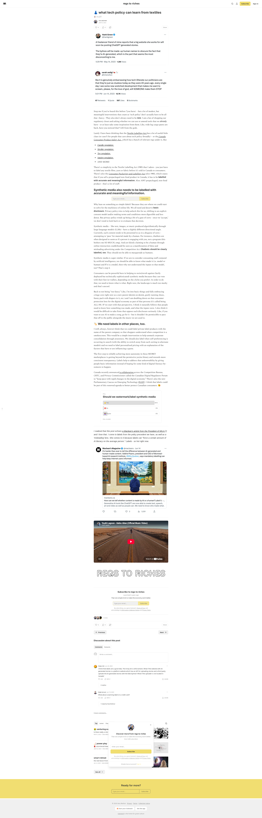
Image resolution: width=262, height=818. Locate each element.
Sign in (255, 4)
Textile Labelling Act (137, 133)
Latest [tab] (101, 723)
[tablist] (102, 647)
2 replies (103, 685)
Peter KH (101, 666)
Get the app (141, 809)
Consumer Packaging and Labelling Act (127, 173)
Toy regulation (104, 153)
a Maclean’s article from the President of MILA (143, 431)
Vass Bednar (103, 20)
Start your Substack (126, 809)
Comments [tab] (98, 647)
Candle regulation (105, 145)
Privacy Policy (146, 758)
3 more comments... (100, 713)
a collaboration (126, 372)
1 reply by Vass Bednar (108, 704)
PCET (141, 382)
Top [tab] (96, 723)
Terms (135, 803)
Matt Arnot (102, 692)
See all (97, 772)
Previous (101, 632)
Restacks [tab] (107, 647)
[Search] (232, 4)
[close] (150, 724)
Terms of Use (141, 756)
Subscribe (245, 4)
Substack (121, 814)
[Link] (91, 191)
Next (162, 632)
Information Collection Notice (130, 758)
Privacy (129, 803)
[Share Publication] (237, 4)
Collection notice (144, 803)
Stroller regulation (105, 149)
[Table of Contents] (2, 409)
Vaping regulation (105, 158)
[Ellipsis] (167, 666)
